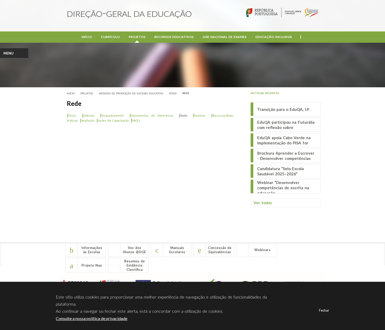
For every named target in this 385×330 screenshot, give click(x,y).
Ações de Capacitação (112, 120)
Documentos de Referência (151, 115)
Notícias (88, 115)
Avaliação (87, 120)
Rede (185, 93)
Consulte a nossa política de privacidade (91, 318)
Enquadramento (112, 115)
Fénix (173, 93)
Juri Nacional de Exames (224, 37)
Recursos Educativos (174, 37)
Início (86, 37)
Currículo (110, 37)
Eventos (199, 115)
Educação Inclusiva (273, 37)
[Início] (129, 14)
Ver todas (263, 202)
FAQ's (135, 120)
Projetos (137, 37)
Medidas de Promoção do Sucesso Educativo (131, 93)
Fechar (324, 310)
